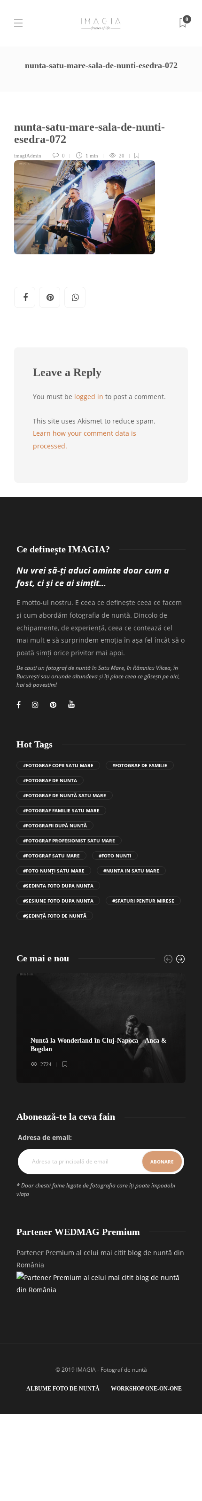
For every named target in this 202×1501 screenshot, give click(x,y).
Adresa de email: (45, 1137)
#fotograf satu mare (51, 855)
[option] (101, 1028)
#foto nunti (115, 855)
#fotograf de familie (139, 765)
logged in (88, 396)
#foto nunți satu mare (54, 870)
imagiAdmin (27, 155)
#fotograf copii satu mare (58, 765)
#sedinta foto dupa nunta (58, 885)
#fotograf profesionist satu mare (69, 840)
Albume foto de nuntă (63, 1388)
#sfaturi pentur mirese (143, 900)
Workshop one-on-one (146, 1388)
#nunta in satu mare (131, 870)
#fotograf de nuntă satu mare (64, 795)
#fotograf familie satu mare (61, 810)
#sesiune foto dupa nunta (58, 900)
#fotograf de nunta (50, 780)
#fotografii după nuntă (55, 825)
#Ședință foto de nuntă (54, 915)
